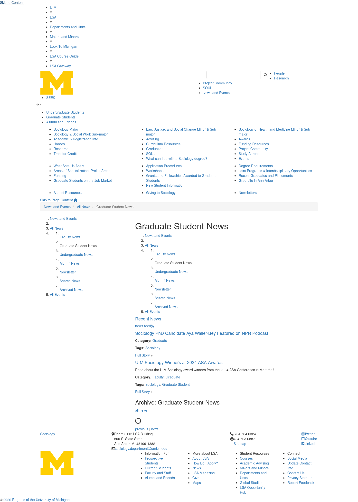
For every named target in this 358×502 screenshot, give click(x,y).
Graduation (154, 148)
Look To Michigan (63, 46)
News (196, 467)
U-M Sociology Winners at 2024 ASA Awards (179, 362)
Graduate (159, 340)
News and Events (216, 92)
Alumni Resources (68, 192)
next (154, 428)
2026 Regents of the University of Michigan (36, 499)
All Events (57, 294)
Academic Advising (254, 463)
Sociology (152, 347)
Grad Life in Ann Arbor (256, 180)
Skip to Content (12, 2)
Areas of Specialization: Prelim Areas (82, 170)
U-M (53, 7)
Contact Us (295, 472)
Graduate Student (176, 384)
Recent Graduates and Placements (266, 175)
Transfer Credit (65, 153)
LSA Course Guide (64, 56)
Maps (196, 482)
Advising (152, 138)
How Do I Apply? (205, 463)
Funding (60, 175)
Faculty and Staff (158, 472)
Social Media (297, 458)
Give (195, 477)
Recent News (148, 318)
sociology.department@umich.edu (141, 448)
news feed (143, 325)
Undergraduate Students (65, 112)
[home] (76, 199)
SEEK (50, 97)
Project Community (217, 82)
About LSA (200, 458)
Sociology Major (66, 129)
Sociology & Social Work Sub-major (81, 134)
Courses (246, 458)
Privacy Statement (301, 477)
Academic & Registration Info (76, 138)
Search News (70, 280)
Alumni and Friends (61, 121)
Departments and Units (67, 26)
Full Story (143, 355)
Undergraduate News (76, 254)
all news (141, 410)
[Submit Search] (265, 75)
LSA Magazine (203, 472)
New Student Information (165, 185)
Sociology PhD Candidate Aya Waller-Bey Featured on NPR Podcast (201, 333)
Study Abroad (249, 153)
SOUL (150, 153)
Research (281, 78)
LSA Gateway (60, 65)
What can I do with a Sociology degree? (176, 158)
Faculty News (70, 236)
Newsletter (68, 272)
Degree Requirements (256, 165)
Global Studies (251, 482)
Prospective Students (154, 460)
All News (83, 206)
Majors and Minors (64, 36)
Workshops (154, 170)
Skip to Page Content (56, 199)
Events (244, 158)
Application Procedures (164, 165)
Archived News (71, 289)
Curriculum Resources (163, 143)
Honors (59, 143)
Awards (244, 138)
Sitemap (240, 443)
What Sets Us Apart (69, 165)
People (279, 73)
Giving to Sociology (161, 192)
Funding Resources (254, 143)
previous (141, 428)
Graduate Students (60, 117)
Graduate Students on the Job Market (83, 180)
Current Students (158, 467)
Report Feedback (300, 482)
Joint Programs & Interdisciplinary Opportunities (275, 170)
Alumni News (70, 263)
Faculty (158, 377)
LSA (53, 17)
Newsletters (248, 192)
